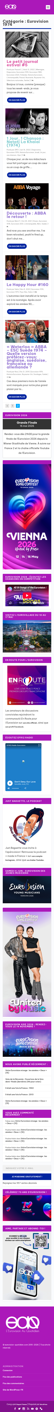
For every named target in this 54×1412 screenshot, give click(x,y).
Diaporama (11, 72)
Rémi (39, 224)
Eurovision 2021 (17, 224)
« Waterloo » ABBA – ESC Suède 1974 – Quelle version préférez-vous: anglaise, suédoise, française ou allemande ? (27, 357)
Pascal (22, 78)
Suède (44, 224)
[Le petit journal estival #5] (27, 45)
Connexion (7, 1370)
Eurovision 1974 (23, 72)
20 (8, 377)
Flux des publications (12, 1377)
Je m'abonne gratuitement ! (27, 1176)
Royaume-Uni (39, 78)
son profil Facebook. (14, 727)
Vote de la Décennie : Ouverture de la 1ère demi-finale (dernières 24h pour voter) (24, 1080)
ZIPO (16, 150)
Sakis (17, 289)
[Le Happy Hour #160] (27, 268)
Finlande (23, 75)
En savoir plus (17, 100)
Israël (37, 152)
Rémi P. (17, 221)
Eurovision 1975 (13, 292)
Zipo (19, 155)
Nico (16, 372)
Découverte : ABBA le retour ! (26, 215)
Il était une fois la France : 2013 (19, 1094)
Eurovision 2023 (13, 75)
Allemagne (40, 70)
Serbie (26, 80)
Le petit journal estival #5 (22, 63)
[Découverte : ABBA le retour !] (27, 196)
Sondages (37, 374)
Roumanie (29, 78)
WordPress (43, 1404)
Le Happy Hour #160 (27, 284)
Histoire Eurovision (35, 75)
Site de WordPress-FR (13, 1390)
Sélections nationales (15, 80)
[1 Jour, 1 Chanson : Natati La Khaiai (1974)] (27, 121)
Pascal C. (18, 70)
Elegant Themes (21, 1404)
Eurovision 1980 (35, 72)
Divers (35, 221)
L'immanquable (12, 78)
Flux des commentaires (13, 1383)
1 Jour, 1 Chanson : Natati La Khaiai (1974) (25, 142)
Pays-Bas (23, 292)
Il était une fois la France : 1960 (19, 1088)
